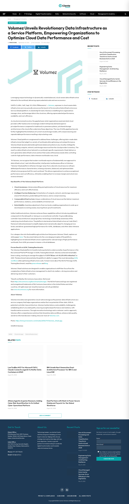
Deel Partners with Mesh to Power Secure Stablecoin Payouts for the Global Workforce (63, 403)
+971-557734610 (17, 452)
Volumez (51, 105)
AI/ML (10, 334)
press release (36, 263)
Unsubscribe (72, 496)
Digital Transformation (43, 14)
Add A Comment (45, 415)
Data (57, 14)
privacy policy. (113, 456)
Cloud (92, 14)
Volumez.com (54, 316)
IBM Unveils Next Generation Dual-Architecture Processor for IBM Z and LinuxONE (61, 369)
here (21, 237)
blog (46, 263)
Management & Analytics (106, 14)
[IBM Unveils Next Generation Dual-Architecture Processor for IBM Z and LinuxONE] (64, 355)
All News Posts (85, 496)
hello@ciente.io (16, 455)
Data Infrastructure (31, 334)
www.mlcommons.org (21, 289)
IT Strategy (28, 14)
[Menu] (4, 14)
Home (15, 14)
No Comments (36, 42)
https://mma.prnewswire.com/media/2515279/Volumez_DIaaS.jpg (39, 321)
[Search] (125, 14)
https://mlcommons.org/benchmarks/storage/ (30, 282)
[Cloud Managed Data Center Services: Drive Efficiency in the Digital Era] (93, 81)
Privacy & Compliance (46, 496)
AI (19, 14)
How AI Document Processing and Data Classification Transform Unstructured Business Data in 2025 (110, 55)
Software (83, 14)
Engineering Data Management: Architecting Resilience (109, 69)
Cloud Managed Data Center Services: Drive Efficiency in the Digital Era (110, 81)
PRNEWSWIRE (13, 42)
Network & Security (69, 14)
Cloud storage (19, 334)
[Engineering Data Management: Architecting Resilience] (93, 69)
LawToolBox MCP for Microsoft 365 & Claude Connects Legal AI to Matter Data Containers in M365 (24, 369)
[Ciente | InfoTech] (64, 5)
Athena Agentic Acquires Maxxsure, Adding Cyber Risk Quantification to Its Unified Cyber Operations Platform (25, 403)
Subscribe (61, 496)
